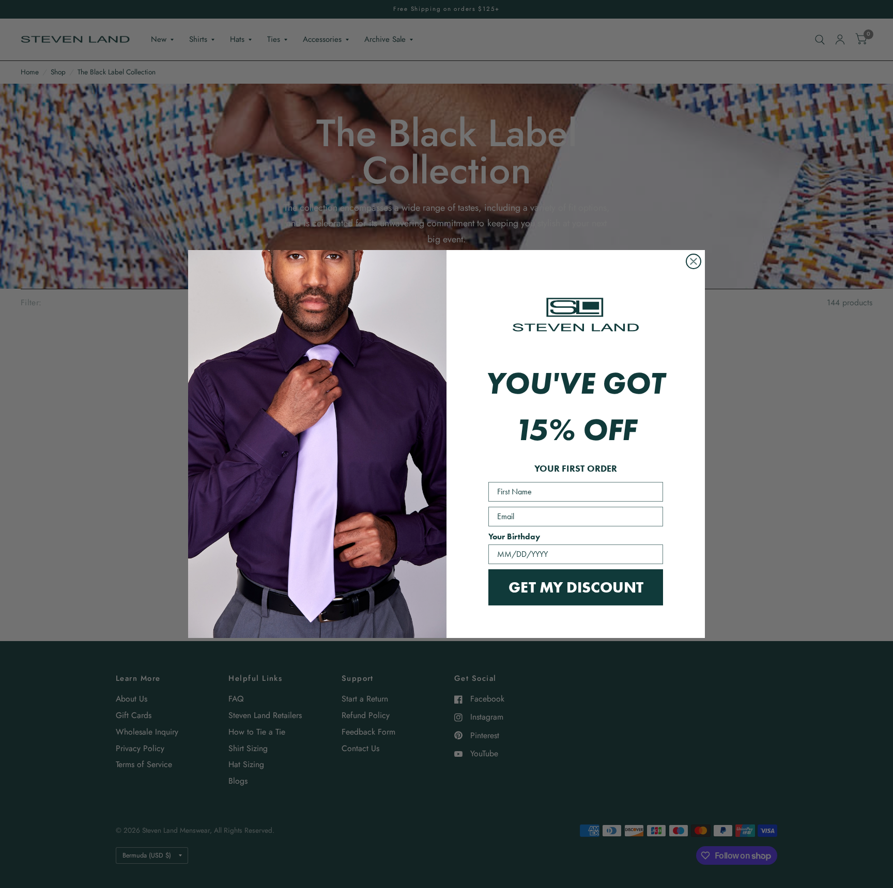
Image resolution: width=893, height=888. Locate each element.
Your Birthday (514, 536)
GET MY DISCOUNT (576, 587)
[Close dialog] (693, 261)
